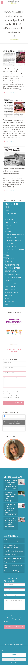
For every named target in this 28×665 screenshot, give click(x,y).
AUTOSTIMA (9, 219)
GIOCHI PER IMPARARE (12, 274)
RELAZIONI (9, 295)
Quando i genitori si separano (13, 551)
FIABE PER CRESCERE (12, 265)
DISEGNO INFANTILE (12, 247)
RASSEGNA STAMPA (11, 292)
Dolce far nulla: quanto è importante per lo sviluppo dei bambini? (13, 71)
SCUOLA (7, 298)
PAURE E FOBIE (10, 289)
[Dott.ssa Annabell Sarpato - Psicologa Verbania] (14, 2)
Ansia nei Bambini (10, 554)
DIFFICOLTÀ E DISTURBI (13, 241)
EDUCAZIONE (9, 259)
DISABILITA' (9, 244)
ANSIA (7, 216)
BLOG (7, 228)
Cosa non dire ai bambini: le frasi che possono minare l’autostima (14, 171)
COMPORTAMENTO (11, 237)
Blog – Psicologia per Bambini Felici (13, 566)
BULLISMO (8, 231)
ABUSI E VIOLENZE (11, 204)
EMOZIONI (8, 262)
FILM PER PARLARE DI (12, 268)
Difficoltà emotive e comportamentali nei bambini (13, 541)
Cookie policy (14, 662)
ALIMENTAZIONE (10, 213)
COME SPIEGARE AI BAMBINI (14, 234)
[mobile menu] (2, 2)
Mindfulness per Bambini (12, 558)
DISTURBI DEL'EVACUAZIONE (14, 250)
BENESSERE (8, 225)
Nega (14, 659)
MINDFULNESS (10, 286)
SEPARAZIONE (9, 301)
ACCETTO (14, 655)
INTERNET (8, 280)
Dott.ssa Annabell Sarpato (12, 571)
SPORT (7, 305)
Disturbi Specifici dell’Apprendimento (11, 546)
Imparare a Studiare (10, 562)
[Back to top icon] (14, 642)
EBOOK (7, 256)
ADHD (7, 207)
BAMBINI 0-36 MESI (12, 222)
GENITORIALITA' (10, 271)
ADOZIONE (8, 210)
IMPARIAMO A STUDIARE (13, 277)
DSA (6, 253)
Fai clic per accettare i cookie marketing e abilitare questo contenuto (14, 422)
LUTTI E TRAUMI (10, 283)
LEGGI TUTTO (10, 92)
